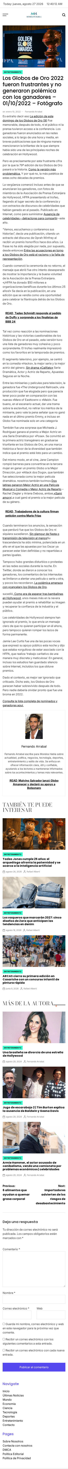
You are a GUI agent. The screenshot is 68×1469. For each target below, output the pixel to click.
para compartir (47, 218)
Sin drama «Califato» (39, 367)
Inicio (6, 1391)
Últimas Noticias (13, 1395)
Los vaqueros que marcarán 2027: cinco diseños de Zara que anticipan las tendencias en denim (32, 921)
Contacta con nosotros (17, 1445)
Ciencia (7, 1408)
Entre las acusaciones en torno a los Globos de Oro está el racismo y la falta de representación (33, 255)
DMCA (7, 1449)
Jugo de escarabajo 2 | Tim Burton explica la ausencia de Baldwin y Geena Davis (34, 1109)
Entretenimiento (12, 72)
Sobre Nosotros (13, 1441)
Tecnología (10, 1412)
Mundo (7, 1399)
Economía (9, 1404)
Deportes (9, 1416)
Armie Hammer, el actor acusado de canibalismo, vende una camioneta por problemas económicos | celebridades (32, 1166)
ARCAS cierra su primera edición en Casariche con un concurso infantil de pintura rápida (31, 979)
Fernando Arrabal (33, 111)
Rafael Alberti (33, 871)
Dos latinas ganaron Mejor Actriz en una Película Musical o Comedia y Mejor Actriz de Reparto (32, 485)
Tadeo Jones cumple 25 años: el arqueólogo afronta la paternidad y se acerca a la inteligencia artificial (31, 862)
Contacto (9, 1425)
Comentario (11, 1249)
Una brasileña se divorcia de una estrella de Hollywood (33, 1054)
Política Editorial (13, 1454)
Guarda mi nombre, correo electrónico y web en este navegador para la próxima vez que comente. (33, 1328)
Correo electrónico (16, 1308)
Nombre (9, 1293)
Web (40, 1308)
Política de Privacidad (17, 1458)
